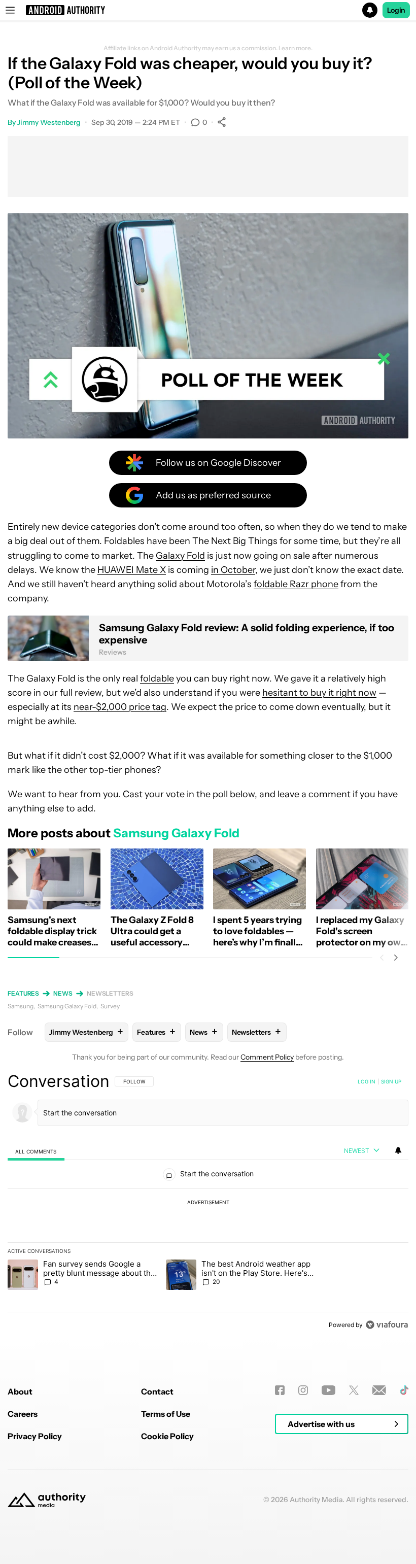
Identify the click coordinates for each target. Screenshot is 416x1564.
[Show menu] (10, 10)
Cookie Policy (167, 1436)
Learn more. (296, 48)
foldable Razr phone (296, 584)
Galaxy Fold (180, 555)
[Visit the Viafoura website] (386, 1324)
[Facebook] (280, 1390)
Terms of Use (165, 1414)
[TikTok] (404, 1390)
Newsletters (110, 993)
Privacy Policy (35, 1436)
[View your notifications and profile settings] (398, 1150)
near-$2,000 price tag (120, 706)
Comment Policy (267, 1057)
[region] (208, 1203)
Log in (366, 1081)
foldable (157, 678)
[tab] (36, 1151)
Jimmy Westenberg (49, 122)
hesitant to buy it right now (319, 692)
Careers (23, 1414)
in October (233, 569)
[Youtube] (328, 1390)
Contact (157, 1391)
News (63, 993)
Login (396, 10)
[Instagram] (303, 1390)
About (20, 1391)
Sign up (391, 1081)
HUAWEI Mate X (131, 569)
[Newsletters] (379, 1390)
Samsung (20, 1006)
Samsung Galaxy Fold (67, 1006)
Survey (110, 1006)
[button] (208, 10)
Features (23, 993)
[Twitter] (354, 1390)
